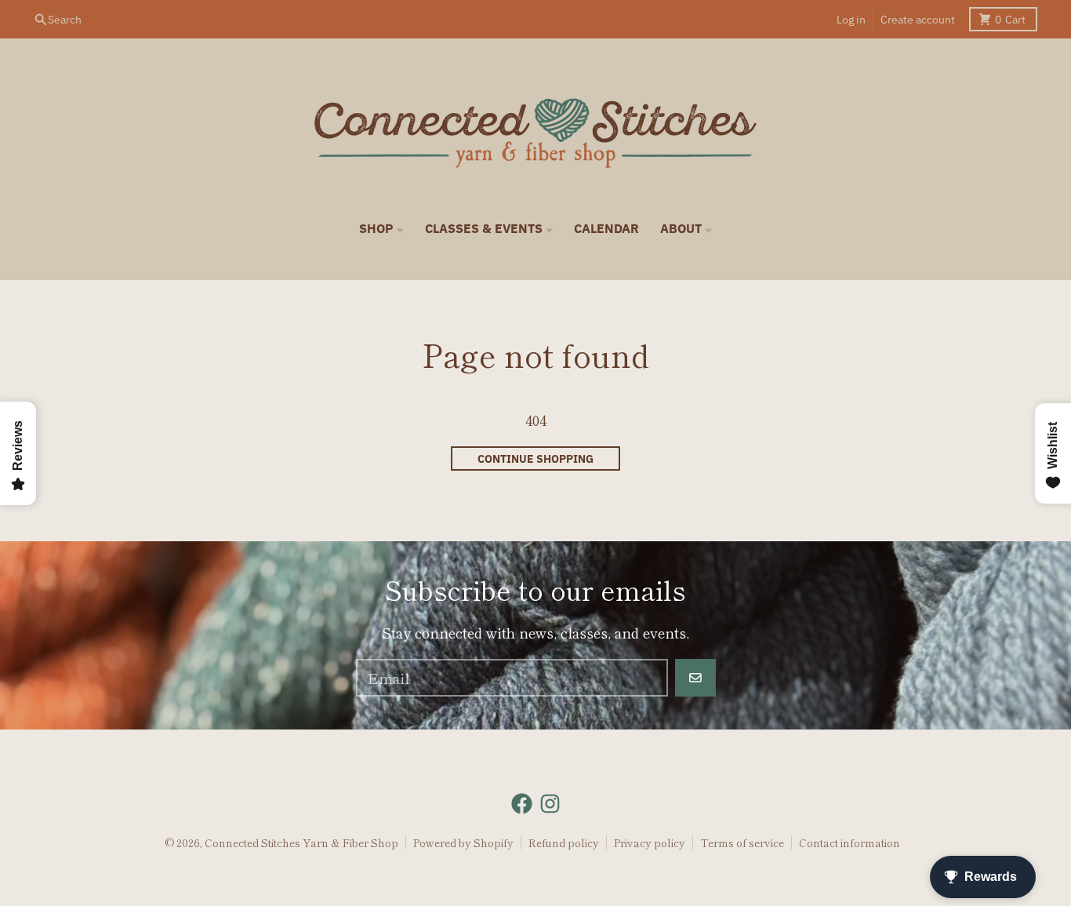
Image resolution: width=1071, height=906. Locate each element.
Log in (851, 20)
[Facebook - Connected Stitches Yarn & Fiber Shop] (521, 803)
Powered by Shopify (463, 842)
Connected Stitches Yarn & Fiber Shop (301, 842)
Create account (917, 20)
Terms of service (742, 842)
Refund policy (563, 842)
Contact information (849, 842)
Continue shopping (535, 459)
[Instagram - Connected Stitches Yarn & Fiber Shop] (550, 803)
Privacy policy (649, 842)
